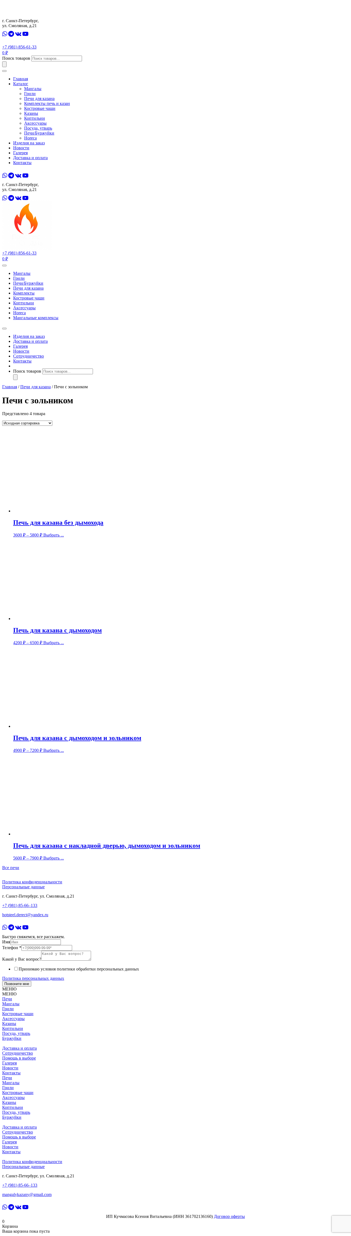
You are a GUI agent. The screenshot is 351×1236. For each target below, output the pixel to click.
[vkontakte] (18, 34)
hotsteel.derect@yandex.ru (25, 914)
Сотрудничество (28, 356)
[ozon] (48, 34)
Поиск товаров (16, 58)
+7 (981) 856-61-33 (19, 47)
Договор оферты (229, 1216)
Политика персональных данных (33, 978)
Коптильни (34, 118)
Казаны (31, 113)
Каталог (20, 83)
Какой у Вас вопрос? (21, 959)
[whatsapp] (4, 34)
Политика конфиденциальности (32, 882)
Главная (20, 78)
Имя (6, 942)
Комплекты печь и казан (47, 103)
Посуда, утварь (38, 128)
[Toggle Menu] (4, 265)
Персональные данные (23, 886)
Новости (21, 147)
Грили (30, 93)
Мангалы (32, 88)
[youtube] (25, 34)
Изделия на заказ (29, 143)
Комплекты (24, 293)
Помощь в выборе (19, 1058)
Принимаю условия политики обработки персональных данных (79, 969)
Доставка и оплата (30, 157)
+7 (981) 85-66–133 (19, 905)
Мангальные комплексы (35, 317)
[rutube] (32, 34)
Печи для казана (39, 98)
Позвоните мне (16, 984)
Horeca (30, 138)
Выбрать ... (53, 535)
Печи (7, 999)
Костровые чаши (39, 108)
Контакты (22, 162)
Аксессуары (35, 123)
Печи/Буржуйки (39, 133)
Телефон (11, 947)
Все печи (10, 867)
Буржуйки (11, 1038)
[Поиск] (4, 64)
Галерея (20, 152)
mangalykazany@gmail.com (27, 1194)
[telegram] (11, 34)
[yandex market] (40, 34)
